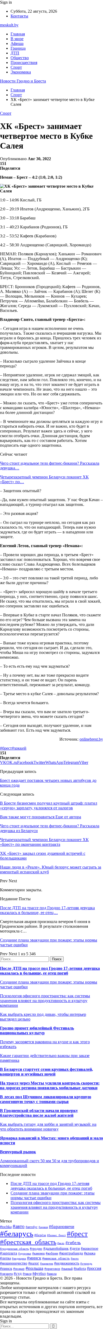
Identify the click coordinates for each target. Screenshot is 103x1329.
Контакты (19, 16)
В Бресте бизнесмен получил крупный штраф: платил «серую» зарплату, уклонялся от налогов (48, 805)
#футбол (39, 1273)
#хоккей (19, 748)
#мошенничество (13, 1263)
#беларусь (16, 1233)
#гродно (36, 1248)
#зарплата (8, 1253)
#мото (75, 1258)
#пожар (19, 1269)
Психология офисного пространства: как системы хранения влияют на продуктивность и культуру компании (45, 1001)
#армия (43, 1227)
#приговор (52, 1269)
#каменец (38, 1253)
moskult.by (9, 25)
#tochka (6, 1227)
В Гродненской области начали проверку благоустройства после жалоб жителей (39, 1113)
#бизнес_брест (56, 1235)
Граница (18, 48)
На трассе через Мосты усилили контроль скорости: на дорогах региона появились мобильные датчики (50, 1085)
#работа (80, 1268)
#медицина (19, 1258)
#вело (60, 1243)
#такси (27, 1274)
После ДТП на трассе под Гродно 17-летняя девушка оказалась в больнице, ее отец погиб (50, 970)
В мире (17, 38)
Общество (20, 58)
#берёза (40, 1235)
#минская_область (56, 1258)
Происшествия (24, 62)
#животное (89, 1248)
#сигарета (6, 1274)
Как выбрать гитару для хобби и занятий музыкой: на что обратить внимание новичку (48, 1126)
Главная (18, 34)
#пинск (6, 1268)
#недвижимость (66, 1263)
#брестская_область (28, 1242)
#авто (19, 1226)
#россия (94, 1268)
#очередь (86, 1263)
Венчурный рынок (18, 1152)
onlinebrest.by (91, 739)
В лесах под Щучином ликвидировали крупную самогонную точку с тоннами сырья (45, 1099)
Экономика (21, 72)
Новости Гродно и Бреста (23, 81)
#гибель (73, 1242)
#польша (34, 1268)
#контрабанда (71, 1253)
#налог (33, 1263)
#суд (18, 1273)
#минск (34, 1258)
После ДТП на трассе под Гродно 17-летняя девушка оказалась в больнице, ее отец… (47, 910)
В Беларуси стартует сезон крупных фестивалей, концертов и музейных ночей (46, 1071)
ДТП (15, 53)
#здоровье (24, 1253)
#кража (89, 1253)
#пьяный (67, 1269)
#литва (5, 1258)
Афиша (17, 43)
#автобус (32, 1227)
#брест (6, 748)
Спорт (16, 67)
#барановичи (61, 1226)
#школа (52, 1274)
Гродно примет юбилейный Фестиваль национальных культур (37, 1030)
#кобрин (52, 1253)
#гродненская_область (14, 1248)
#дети (75, 1248)
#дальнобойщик (56, 1248)
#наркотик (46, 1263)
